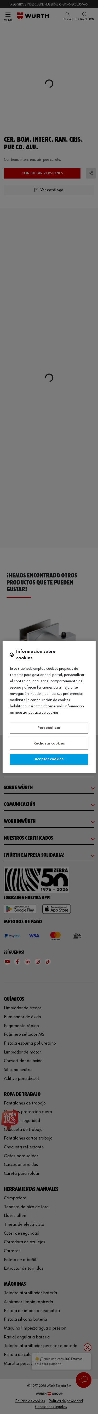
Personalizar (49, 728)
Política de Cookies (43, 713)
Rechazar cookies (49, 743)
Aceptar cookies (49, 759)
